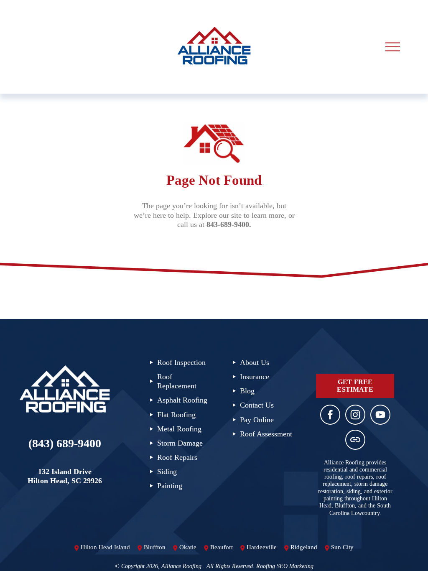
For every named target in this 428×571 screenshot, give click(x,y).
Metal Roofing (179, 429)
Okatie (187, 547)
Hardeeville (262, 547)
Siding (167, 471)
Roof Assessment (266, 434)
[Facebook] (330, 415)
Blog (247, 391)
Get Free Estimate (355, 385)
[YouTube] (380, 415)
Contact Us (257, 405)
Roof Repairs (177, 457)
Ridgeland (303, 547)
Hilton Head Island (105, 547)
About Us (254, 362)
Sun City (342, 547)
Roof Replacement (176, 381)
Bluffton (155, 547)
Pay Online (257, 420)
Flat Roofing (176, 414)
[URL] (355, 440)
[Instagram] (355, 415)
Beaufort (221, 547)
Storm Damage (180, 443)
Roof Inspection (181, 362)
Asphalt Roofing (182, 400)
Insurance (254, 376)
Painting (169, 486)
